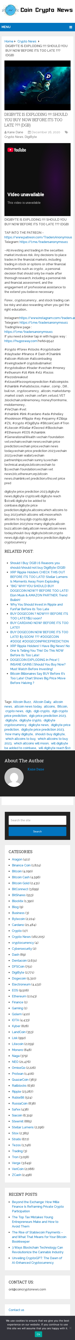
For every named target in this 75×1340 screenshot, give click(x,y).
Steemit (17, 1121)
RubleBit (18, 1097)
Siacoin (17, 1115)
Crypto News (13, 137)
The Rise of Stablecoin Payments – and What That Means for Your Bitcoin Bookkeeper (39, 1237)
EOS (15, 990)
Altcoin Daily (42, 702)
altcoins (49, 706)
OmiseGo (18, 1068)
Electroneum (21, 984)
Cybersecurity (22, 949)
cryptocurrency (23, 943)
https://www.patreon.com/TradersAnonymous (38, 237)
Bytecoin (18, 919)
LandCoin (19, 1032)
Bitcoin (62, 706)
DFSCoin (18, 966)
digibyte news (38, 725)
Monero (17, 1050)
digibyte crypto (30, 720)
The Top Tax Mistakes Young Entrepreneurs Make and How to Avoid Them (35, 1221)
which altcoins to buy (20, 739)
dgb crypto (42, 711)
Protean (17, 1074)
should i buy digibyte (50, 734)
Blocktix (17, 901)
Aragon (17, 859)
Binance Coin (21, 865)
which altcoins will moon (31, 743)
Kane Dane (15, 132)
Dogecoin (19, 978)
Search (37, 831)
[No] (70, 1328)
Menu (6, 27)
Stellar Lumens (23, 1127)
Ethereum (19, 996)
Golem (17, 1014)
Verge (16, 1163)
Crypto (17, 931)
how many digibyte (19, 734)
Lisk (15, 1038)
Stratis (16, 1139)
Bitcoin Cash (21, 877)
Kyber (16, 1026)
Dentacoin (19, 960)
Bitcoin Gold (20, 883)
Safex (16, 1109)
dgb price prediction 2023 (47, 716)
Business (18, 913)
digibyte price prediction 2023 (42, 729)
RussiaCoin (20, 1103)
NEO (15, 1062)
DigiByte (31, 137)
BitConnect (20, 889)
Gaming (17, 1008)
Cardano (18, 925)
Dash (15, 954)
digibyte (11, 720)
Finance (17, 1002)
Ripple (16, 1091)
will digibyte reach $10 (54, 748)
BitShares (19, 895)
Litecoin (17, 1044)
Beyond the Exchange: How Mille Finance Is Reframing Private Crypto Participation (38, 1206)
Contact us (16, 1310)
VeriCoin (18, 1169)
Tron (15, 1157)
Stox (15, 1133)
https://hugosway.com (20, 341)
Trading (17, 1151)
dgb (28, 711)
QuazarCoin (20, 1079)
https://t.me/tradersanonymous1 (44, 242)
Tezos (16, 1145)
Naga (16, 1056)
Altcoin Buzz (22, 702)
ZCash (16, 1175)
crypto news (14, 711)
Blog (15, 907)
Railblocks (19, 1085)
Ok (38, 1334)
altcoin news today (28, 706)
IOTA (15, 1020)
